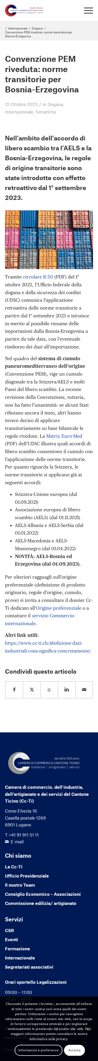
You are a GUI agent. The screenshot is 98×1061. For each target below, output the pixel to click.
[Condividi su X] (31, 690)
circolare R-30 (38, 277)
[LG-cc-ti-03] (40, 10)
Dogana (55, 104)
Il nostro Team (20, 884)
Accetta (74, 1050)
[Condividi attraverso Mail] (84, 690)
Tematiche (45, 111)
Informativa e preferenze (39, 1050)
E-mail (17, 841)
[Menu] (86, 10)
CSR (9, 930)
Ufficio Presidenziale (27, 875)
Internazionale (19, 111)
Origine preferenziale (58, 608)
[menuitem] (86, 10)
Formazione (17, 948)
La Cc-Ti (13, 866)
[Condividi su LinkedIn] (66, 690)
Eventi (11, 939)
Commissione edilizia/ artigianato (40, 903)
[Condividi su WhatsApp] (49, 690)
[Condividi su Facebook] (14, 690)
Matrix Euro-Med (64, 436)
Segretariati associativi (29, 966)
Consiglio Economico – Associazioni (43, 894)
